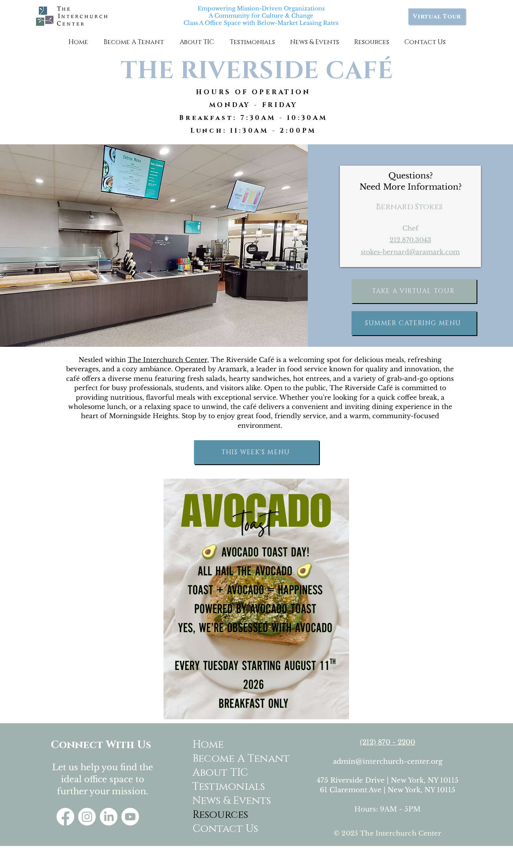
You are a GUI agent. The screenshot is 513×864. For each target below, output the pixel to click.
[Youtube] (130, 817)
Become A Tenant (223, 759)
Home (208, 745)
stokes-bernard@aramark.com (410, 252)
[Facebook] (65, 817)
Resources (220, 815)
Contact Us (223, 829)
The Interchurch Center (167, 360)
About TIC (220, 773)
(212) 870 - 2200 (387, 742)
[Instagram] (87, 817)
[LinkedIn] (108, 817)
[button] (134, 42)
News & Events (223, 801)
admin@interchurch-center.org (387, 761)
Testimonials (223, 787)
